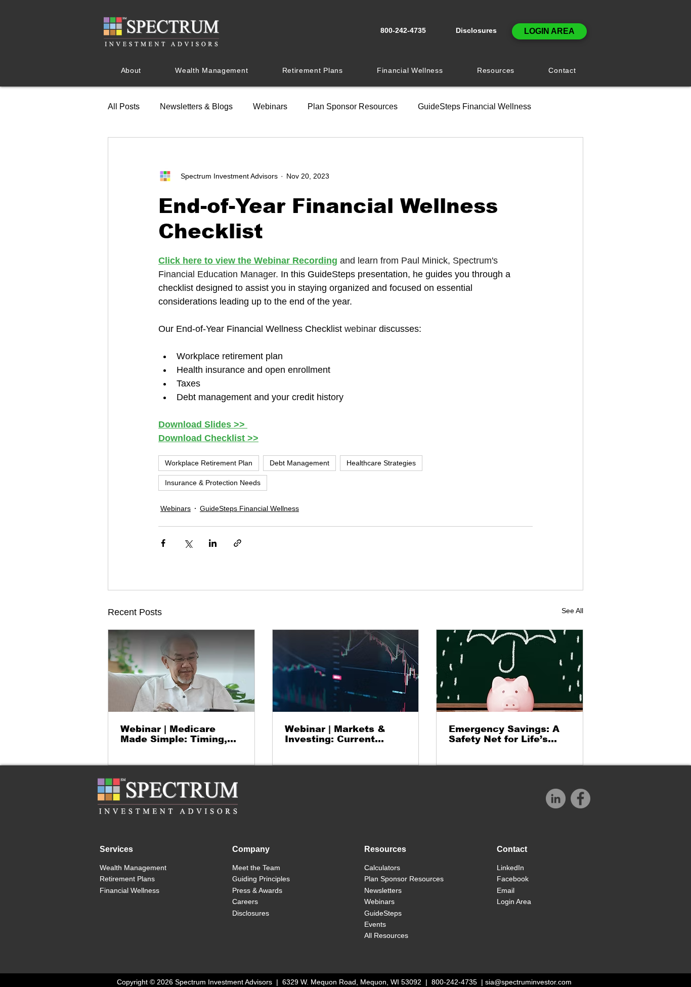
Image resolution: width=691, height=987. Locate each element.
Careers (245, 901)
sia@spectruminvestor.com (528, 982)
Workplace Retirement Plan (208, 463)
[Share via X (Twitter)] (188, 543)
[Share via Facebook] (163, 543)
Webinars (270, 106)
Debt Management (299, 463)
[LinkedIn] (556, 798)
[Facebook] (580, 798)
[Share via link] (237, 543)
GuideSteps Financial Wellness (474, 106)
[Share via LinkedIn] (213, 543)
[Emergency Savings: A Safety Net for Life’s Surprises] (510, 671)
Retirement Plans (127, 879)
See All (572, 611)
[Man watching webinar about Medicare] (181, 671)
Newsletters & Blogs (196, 106)
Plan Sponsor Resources (353, 106)
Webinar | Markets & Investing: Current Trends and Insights (335, 734)
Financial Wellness (129, 890)
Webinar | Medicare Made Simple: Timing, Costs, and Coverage (173, 734)
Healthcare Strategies (381, 463)
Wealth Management (134, 868)
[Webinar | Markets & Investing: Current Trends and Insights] (346, 671)
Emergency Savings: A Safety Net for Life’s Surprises (504, 734)
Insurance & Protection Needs (213, 483)
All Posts (124, 106)
